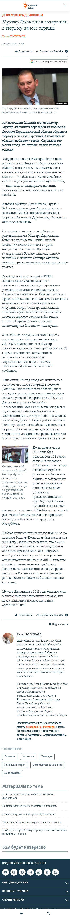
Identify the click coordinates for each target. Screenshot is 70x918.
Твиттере (49, 727)
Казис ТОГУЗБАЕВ (13, 36)
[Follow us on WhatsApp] (38, 872)
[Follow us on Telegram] (30, 872)
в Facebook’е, (34, 727)
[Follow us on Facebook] (22, 872)
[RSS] (55, 872)
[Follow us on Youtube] (5, 872)
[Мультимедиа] (21, 913)
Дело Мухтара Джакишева (22, 15)
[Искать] (48, 913)
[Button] (23, 51)
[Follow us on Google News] (47, 872)
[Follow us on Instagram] (13, 872)
